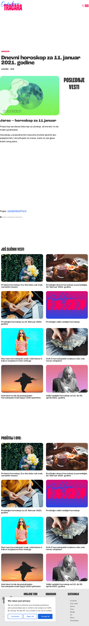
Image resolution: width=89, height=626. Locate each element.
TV (71, 615)
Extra (72, 606)
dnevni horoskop (8, 217)
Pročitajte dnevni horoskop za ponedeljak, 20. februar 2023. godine (67, 286)
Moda (72, 612)
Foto (72, 609)
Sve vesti (74, 604)
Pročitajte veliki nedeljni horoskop (63, 322)
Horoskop (18, 217)
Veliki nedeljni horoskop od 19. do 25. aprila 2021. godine (64, 397)
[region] (30, 609)
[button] (83, 5)
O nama (73, 601)
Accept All (45, 616)
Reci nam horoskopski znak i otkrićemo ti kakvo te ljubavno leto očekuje (21, 360)
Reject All (30, 616)
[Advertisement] (44, 31)
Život (72, 618)
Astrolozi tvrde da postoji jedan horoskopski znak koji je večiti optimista (21, 397)
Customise (15, 616)
